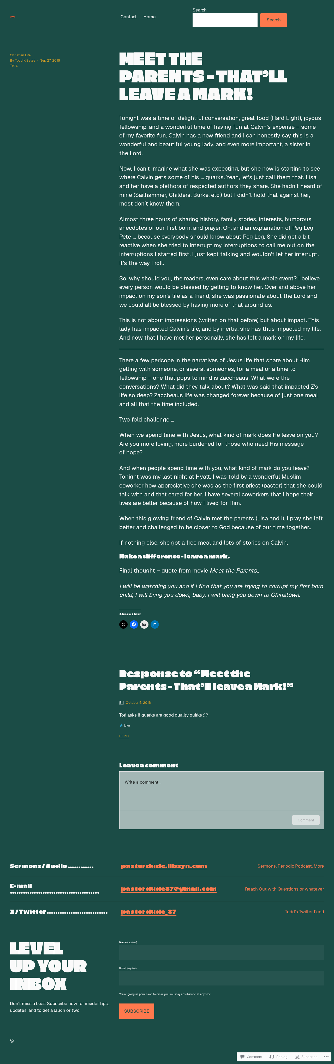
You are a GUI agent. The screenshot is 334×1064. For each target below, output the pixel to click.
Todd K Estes (25, 60)
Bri (121, 702)
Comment (306, 820)
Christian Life (20, 55)
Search (200, 10)
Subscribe (136, 1011)
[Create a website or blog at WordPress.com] (12, 1040)
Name (128, 942)
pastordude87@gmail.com (169, 889)
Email (127, 968)
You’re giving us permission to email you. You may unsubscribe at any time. (165, 994)
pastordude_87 (148, 912)
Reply (124, 736)
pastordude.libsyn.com (164, 866)
